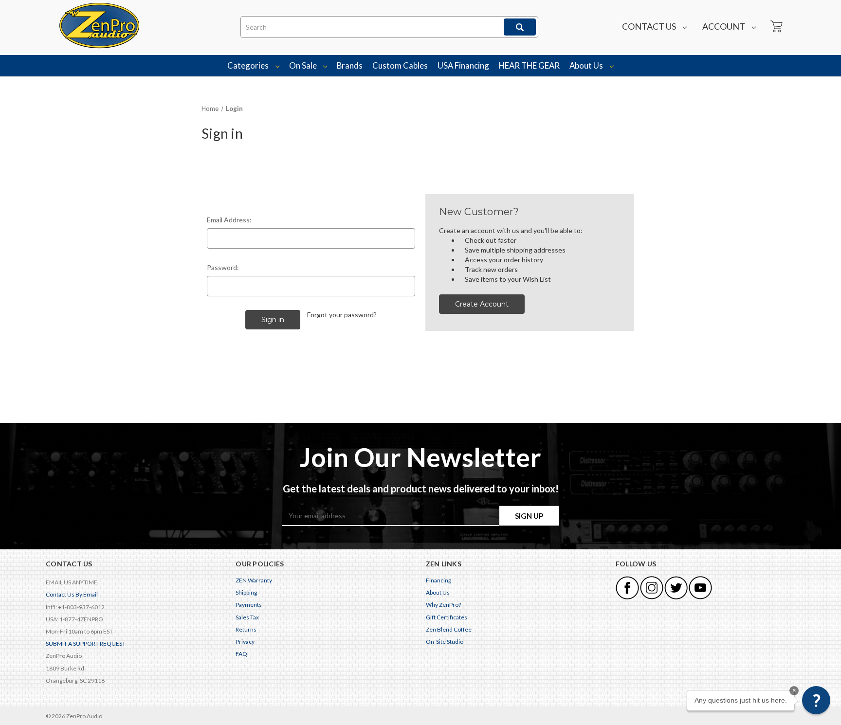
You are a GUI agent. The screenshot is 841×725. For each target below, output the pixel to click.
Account (724, 26)
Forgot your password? (342, 314)
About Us (586, 65)
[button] (816, 700)
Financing (438, 580)
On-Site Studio (444, 641)
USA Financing (463, 65)
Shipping (246, 592)
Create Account (482, 304)
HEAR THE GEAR (529, 65)
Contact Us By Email (72, 594)
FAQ (241, 653)
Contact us (649, 26)
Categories (248, 65)
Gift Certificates (446, 617)
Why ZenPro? (443, 604)
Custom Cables (400, 65)
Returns (246, 629)
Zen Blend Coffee (449, 629)
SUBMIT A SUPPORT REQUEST (86, 643)
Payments (249, 604)
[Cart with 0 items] (776, 26)
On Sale (303, 65)
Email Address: (229, 220)
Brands (350, 65)
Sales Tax (247, 617)
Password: (223, 267)
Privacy (245, 641)
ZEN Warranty (254, 580)
